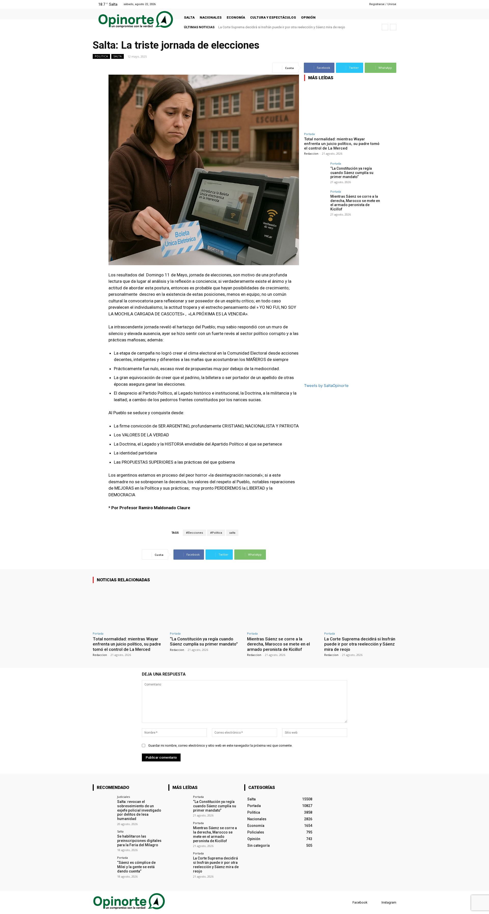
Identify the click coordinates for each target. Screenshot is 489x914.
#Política (216, 532)
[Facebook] (341, 4)
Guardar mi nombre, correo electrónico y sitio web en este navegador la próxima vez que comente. (220, 745)
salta (232, 532)
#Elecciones (194, 532)
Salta (117, 56)
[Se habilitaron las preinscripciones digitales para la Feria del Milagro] (103, 840)
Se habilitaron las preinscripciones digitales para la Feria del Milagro (139, 840)
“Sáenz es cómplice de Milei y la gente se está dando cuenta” (136, 867)
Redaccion (311, 153)
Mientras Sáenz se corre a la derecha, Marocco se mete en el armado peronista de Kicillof (355, 202)
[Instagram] (348, 4)
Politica (101, 56)
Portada (309, 133)
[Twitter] (354, 4)
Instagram (389, 902)
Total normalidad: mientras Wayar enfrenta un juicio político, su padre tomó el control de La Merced (341, 144)
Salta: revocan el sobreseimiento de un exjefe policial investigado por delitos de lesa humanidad (139, 810)
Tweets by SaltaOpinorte (326, 385)
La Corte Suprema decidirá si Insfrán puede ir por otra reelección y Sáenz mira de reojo (359, 644)
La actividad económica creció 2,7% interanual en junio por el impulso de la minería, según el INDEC (290, 27)
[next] (393, 27)
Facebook (360, 902)
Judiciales (123, 796)
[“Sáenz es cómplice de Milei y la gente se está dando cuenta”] (103, 866)
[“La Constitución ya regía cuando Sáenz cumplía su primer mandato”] (315, 173)
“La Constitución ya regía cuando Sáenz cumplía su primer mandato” (351, 172)
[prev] (385, 27)
